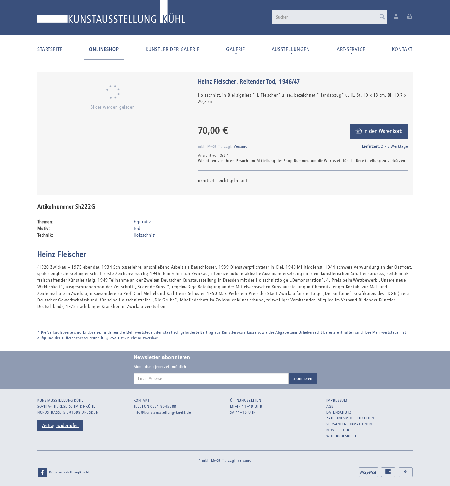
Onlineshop (104, 49)
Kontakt (402, 49)
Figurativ (142, 222)
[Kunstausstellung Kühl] (111, 14)
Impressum (337, 400)
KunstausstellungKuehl (68, 472)
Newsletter (337, 430)
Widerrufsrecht (342, 436)
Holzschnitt (145, 235)
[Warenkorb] (410, 17)
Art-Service (351, 49)
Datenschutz (339, 412)
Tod (137, 228)
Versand (241, 146)
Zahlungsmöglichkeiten (350, 418)
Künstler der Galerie (173, 49)
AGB (330, 406)
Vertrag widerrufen (60, 425)
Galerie (235, 49)
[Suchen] (382, 17)
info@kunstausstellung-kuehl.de (162, 412)
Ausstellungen (291, 49)
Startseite (49, 49)
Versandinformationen (349, 424)
